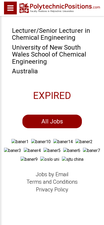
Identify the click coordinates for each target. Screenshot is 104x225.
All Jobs (52, 121)
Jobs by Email (52, 174)
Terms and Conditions (52, 182)
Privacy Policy (52, 189)
